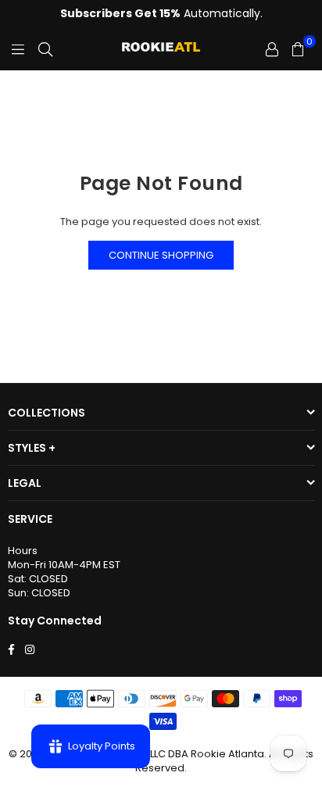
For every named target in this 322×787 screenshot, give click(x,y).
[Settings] (272, 49)
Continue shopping (161, 255)
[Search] (45, 49)
